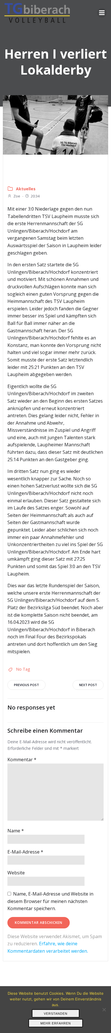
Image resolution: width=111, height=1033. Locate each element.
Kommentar (21, 759)
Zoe (16, 196)
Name (15, 831)
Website (16, 873)
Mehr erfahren (55, 1023)
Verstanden (55, 1013)
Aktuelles (26, 188)
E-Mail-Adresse (25, 852)
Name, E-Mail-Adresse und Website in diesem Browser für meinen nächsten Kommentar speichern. (50, 901)
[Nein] (104, 1009)
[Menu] (102, 13)
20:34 (35, 196)
